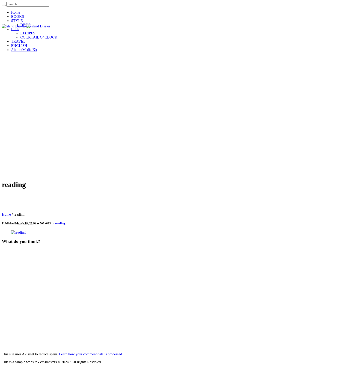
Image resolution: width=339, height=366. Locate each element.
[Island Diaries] (26, 26)
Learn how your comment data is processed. (91, 354)
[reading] (18, 232)
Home (6, 214)
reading (60, 223)
